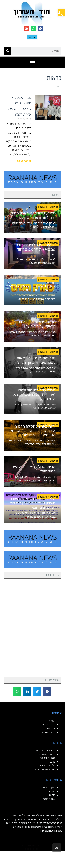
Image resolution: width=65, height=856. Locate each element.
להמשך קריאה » (23, 161)
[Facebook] (40, 28)
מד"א (52, 795)
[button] (61, 12)
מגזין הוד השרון (47, 757)
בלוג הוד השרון (47, 765)
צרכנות (51, 761)
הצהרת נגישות (47, 732)
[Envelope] (26, 28)
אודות (52, 720)
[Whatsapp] (33, 28)
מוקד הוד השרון (47, 787)
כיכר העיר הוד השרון (44, 750)
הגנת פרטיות (48, 724)
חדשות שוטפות (47, 754)
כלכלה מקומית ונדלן (44, 769)
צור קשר (51, 728)
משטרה (51, 791)
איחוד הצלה (48, 798)
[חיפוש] (7, 51)
